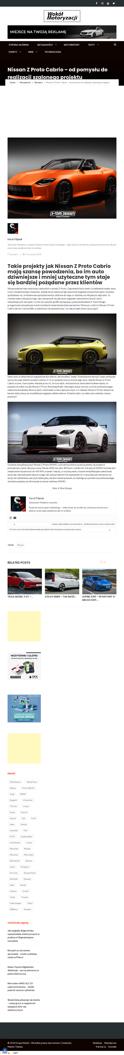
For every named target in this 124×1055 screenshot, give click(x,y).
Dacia (12, 812)
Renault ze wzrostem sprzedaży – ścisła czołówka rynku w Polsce (22, 954)
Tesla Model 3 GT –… (20, 596)
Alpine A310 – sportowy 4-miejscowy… (99, 598)
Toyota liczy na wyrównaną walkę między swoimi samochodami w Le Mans (45, 529)
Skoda (23, 885)
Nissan (20, 545)
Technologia (53, 52)
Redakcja (97, 1043)
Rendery (14, 254)
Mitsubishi (15, 860)
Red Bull (14, 879)
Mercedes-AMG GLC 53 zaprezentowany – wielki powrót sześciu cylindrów (21, 986)
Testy (91, 44)
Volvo (30, 903)
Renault (27, 879)
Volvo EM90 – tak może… (60, 596)
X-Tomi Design (65, 488)
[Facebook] (96, 3)
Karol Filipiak (15, 239)
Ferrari (13, 818)
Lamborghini (26, 836)
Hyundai (14, 830)
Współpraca (110, 1043)
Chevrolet (28, 800)
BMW (23, 794)
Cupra (26, 806)
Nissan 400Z (48, 468)
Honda (24, 824)
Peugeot (25, 866)
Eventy (13, 52)
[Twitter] (113, 3)
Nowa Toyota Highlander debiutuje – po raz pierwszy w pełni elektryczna (23, 970)
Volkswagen (15, 903)
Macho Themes (15, 1046)
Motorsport (72, 44)
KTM (12, 836)
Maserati (14, 848)
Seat (12, 885)
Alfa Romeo (15, 782)
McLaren (14, 854)
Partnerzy (101, 1046)
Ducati (24, 812)
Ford (33, 818)
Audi (12, 794)
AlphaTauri (32, 782)
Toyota (24, 897)
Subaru (13, 891)
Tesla (12, 897)
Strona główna (19, 44)
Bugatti (13, 800)
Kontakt (112, 1046)
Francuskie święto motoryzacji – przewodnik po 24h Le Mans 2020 (83, 524)
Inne (30, 52)
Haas (12, 824)
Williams (14, 909)
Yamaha (27, 909)
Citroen (13, 806)
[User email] (14, 518)
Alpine (13, 788)
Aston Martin (28, 788)
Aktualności (45, 44)
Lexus (29, 842)
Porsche (14, 873)
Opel (12, 866)
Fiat (23, 818)
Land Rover (15, 842)
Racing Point (30, 873)
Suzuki (26, 891)
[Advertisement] (62, 115)
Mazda (27, 848)
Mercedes (29, 854)
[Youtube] (108, 3)
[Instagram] (102, 3)
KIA (25, 830)
